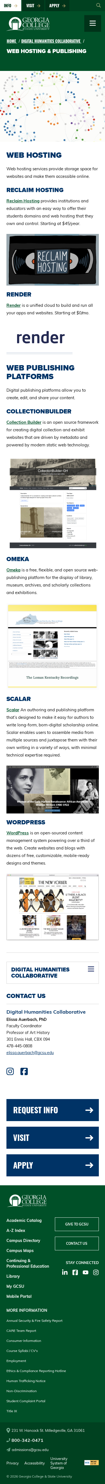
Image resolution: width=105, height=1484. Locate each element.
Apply (55, 5)
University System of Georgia (58, 1463)
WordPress (17, 833)
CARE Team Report (21, 1331)
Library (13, 1276)
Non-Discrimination (21, 1391)
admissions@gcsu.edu (30, 1449)
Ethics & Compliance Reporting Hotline (36, 1371)
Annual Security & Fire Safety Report (34, 1320)
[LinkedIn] (65, 1272)
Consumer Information (23, 1341)
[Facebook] (75, 1272)
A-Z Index (15, 1230)
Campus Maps (20, 1250)
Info (8, 5)
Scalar (12, 709)
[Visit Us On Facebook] (24, 1073)
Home (12, 41)
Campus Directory (23, 1240)
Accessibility (34, 1463)
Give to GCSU (76, 1224)
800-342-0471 (27, 1440)
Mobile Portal (19, 1296)
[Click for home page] (28, 29)
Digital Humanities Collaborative (51, 41)
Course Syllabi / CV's (22, 1351)
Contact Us (76, 1243)
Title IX (11, 1411)
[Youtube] (85, 1272)
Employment (16, 1361)
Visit (31, 5)
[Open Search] (98, 5)
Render (13, 305)
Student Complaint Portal (25, 1401)
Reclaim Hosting (22, 201)
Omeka (13, 570)
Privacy (12, 1463)
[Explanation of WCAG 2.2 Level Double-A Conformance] (91, 1463)
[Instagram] (96, 1272)
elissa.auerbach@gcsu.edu (30, 1052)
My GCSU (15, 1286)
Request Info (35, 1110)
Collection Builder (23, 422)
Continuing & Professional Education (27, 1263)
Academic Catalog (24, 1220)
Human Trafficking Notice (26, 1381)
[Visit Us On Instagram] (10, 1073)
